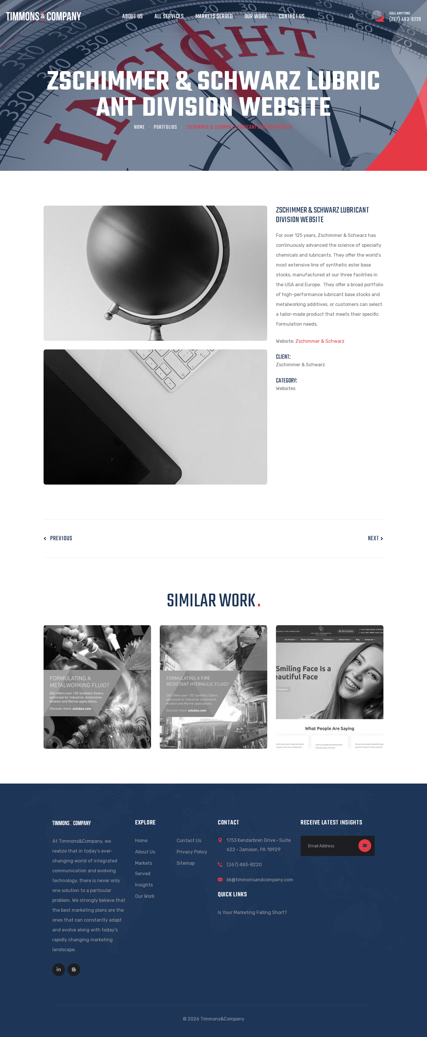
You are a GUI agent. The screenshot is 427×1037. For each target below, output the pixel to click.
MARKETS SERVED (214, 16)
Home (139, 127)
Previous (59, 538)
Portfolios (165, 127)
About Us (132, 16)
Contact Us (292, 16)
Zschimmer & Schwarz (320, 341)
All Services (169, 16)
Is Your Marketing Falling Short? (252, 912)
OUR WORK (256, 16)
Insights (144, 885)
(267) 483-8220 (244, 864)
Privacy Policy (192, 852)
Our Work (145, 896)
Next (374, 538)
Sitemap (186, 863)
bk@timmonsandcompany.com (260, 879)
